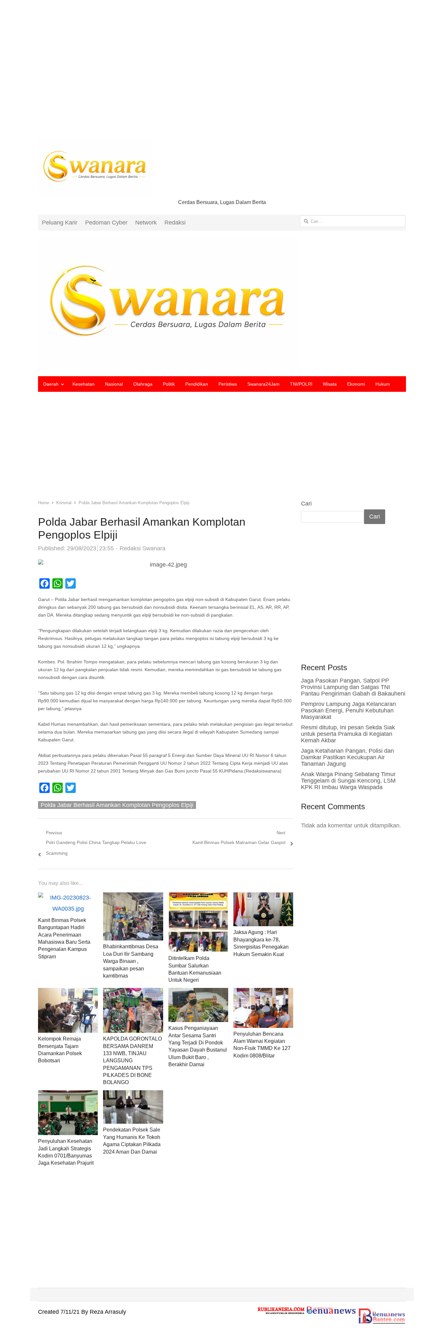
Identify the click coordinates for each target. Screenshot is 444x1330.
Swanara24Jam (263, 384)
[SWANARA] (222, 303)
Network (146, 222)
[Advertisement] (222, 74)
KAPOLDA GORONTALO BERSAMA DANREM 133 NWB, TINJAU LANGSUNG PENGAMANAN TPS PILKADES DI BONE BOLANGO (132, 1060)
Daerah (51, 384)
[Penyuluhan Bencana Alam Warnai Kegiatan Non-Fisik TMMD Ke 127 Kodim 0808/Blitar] (263, 993)
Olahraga (142, 384)
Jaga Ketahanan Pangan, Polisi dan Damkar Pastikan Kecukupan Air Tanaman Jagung (347, 757)
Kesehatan (83, 384)
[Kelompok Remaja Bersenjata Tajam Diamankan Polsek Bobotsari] (68, 993)
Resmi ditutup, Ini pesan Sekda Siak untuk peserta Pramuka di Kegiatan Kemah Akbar (348, 734)
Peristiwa (227, 384)
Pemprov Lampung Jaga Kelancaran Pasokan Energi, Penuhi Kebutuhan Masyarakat (348, 710)
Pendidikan (196, 384)
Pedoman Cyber (106, 222)
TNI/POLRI (301, 384)
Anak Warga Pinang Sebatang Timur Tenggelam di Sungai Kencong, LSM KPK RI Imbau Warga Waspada (348, 780)
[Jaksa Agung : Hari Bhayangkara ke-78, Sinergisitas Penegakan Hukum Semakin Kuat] (263, 897)
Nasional (114, 384)
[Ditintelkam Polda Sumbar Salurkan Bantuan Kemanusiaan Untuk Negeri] (198, 897)
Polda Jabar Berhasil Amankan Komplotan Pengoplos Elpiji (117, 805)
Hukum (382, 384)
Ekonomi (356, 384)
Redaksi (175, 222)
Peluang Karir (59, 222)
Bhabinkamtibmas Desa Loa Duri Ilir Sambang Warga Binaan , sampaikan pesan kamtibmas (130, 961)
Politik (169, 384)
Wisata (330, 384)
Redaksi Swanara (142, 548)
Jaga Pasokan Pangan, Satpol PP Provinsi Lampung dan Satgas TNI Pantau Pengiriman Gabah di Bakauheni (353, 687)
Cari (306, 503)
